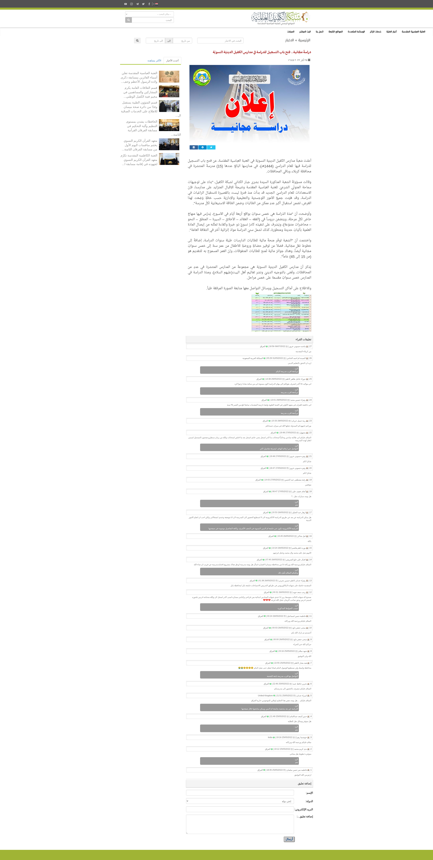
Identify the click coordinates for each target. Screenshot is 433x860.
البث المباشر (305, 31)
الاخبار (289, 40)
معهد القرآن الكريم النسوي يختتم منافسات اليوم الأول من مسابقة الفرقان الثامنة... (139, 144)
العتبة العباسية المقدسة (413, 31)
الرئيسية (304, 40)
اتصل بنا (319, 31)
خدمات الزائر (375, 31)
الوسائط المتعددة (356, 31)
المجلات (290, 31)
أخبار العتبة (391, 31)
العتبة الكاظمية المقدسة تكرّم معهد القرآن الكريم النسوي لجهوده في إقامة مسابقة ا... (139, 159)
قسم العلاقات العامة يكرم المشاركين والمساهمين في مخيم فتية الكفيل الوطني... (140, 91)
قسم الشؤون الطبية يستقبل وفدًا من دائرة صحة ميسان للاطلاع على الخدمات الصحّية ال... (151, 108)
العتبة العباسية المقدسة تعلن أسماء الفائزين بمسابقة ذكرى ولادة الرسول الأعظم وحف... (139, 77)
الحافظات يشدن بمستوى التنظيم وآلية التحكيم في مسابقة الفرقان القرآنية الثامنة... (153, 127)
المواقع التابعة (335, 31)
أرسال (289, 839)
